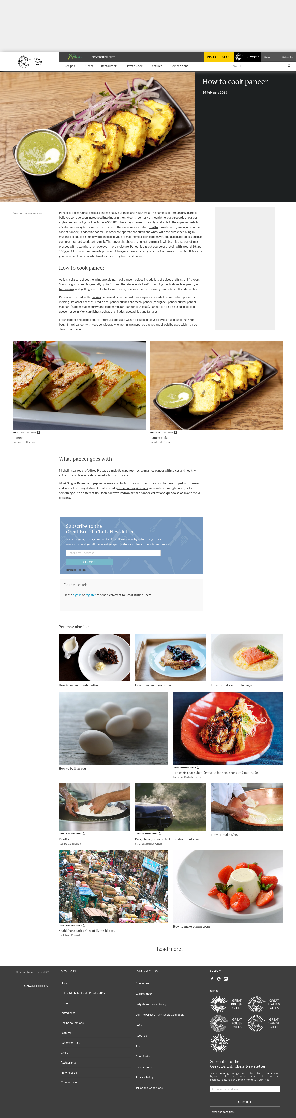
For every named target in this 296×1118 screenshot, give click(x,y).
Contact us (142, 983)
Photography (144, 1067)
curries (96, 297)
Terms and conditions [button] (76, 570)
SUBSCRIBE (89, 562)
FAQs (139, 1025)
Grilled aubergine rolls (132, 488)
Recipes (65, 1003)
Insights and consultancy (151, 1004)
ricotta (153, 227)
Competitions (69, 1082)
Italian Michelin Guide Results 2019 (83, 993)
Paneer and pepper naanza (95, 483)
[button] (70, 66)
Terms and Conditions (149, 1087)
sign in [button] (77, 595)
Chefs (64, 1052)
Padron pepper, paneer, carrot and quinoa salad (152, 493)
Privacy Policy (144, 1077)
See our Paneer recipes (27, 213)
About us (141, 1035)
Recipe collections (72, 1022)
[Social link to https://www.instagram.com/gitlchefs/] (226, 979)
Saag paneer (126, 470)
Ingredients (68, 1012)
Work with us (144, 993)
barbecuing (67, 289)
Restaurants (68, 1062)
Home (64, 983)
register (91, 595)
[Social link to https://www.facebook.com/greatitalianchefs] (212, 979)
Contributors (144, 1056)
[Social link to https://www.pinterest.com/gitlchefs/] (219, 979)
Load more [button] (169, 949)
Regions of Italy (70, 1042)
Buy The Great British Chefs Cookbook (160, 1014)
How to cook (69, 1072)
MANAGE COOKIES (36, 986)
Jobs (138, 1046)
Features (66, 1032)
